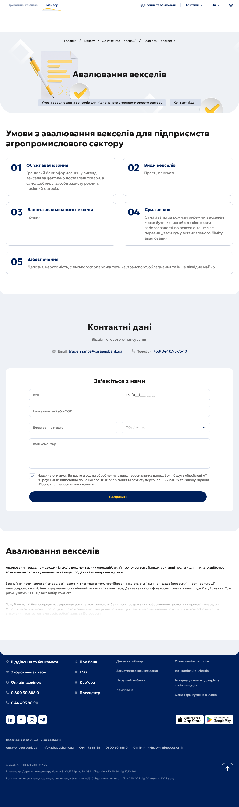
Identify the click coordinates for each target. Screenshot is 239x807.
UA (214, 5)
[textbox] (166, 427)
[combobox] (166, 427)
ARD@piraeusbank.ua (21, 748)
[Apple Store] (190, 720)
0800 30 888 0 (117, 748)
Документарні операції (119, 41)
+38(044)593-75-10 (162, 351)
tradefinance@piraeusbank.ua (90, 351)
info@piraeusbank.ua (58, 748)
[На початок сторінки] (227, 768)
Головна (70, 41)
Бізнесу (89, 41)
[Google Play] (219, 720)
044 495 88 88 (89, 748)
